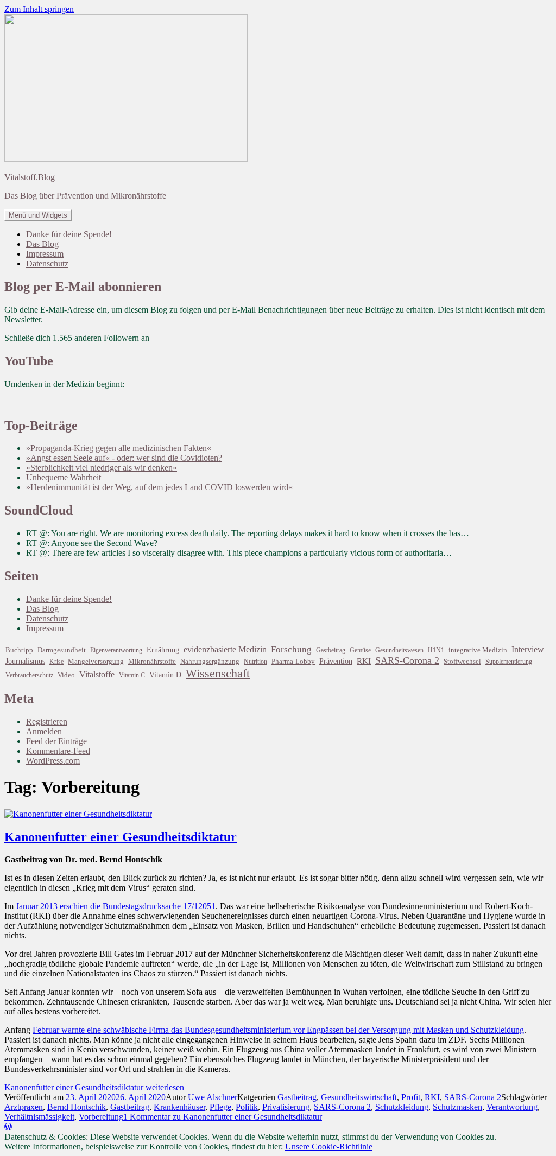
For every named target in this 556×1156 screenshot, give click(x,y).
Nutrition (255, 661)
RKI (364, 661)
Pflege (220, 1106)
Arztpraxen (23, 1106)
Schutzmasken (457, 1106)
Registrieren (46, 721)
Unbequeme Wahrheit (63, 477)
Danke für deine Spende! (69, 234)
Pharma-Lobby (293, 661)
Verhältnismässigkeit (39, 1116)
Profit (410, 1097)
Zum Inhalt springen (39, 9)
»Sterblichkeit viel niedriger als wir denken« (101, 467)
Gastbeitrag (330, 650)
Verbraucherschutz (29, 675)
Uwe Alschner (212, 1097)
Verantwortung (512, 1106)
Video (66, 675)
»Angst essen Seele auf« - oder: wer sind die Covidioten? (124, 457)
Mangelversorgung (96, 661)
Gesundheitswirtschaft (359, 1097)
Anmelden (44, 731)
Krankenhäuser (179, 1106)
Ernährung (163, 650)
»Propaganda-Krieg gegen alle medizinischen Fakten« (118, 448)
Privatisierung (285, 1106)
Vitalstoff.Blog (29, 177)
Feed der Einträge (56, 741)
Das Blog (42, 244)
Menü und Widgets (38, 215)
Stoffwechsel (462, 661)
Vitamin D (165, 674)
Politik (247, 1106)
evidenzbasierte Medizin (225, 649)
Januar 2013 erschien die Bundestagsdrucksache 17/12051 (116, 906)
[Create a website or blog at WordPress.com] (8, 1127)
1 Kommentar (222, 1116)
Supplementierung (508, 661)
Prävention (335, 661)
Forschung (291, 649)
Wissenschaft (218, 673)
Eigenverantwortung (116, 650)
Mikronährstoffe (152, 661)
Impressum (45, 253)
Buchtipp (19, 650)
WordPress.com (53, 760)
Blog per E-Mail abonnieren (82, 287)
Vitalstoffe (97, 674)
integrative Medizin (477, 650)
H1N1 (436, 650)
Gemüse (360, 650)
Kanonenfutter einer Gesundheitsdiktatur (120, 837)
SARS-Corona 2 (407, 660)
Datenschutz (47, 263)
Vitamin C (132, 675)
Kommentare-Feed (58, 750)
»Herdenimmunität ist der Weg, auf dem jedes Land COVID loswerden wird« (159, 487)
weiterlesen (94, 1087)
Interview (527, 649)
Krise (56, 661)
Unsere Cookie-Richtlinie (328, 1146)
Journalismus (25, 661)
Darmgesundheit (61, 650)
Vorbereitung (101, 1116)
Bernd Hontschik (76, 1106)
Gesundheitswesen (399, 650)
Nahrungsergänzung (209, 661)
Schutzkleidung (401, 1106)
